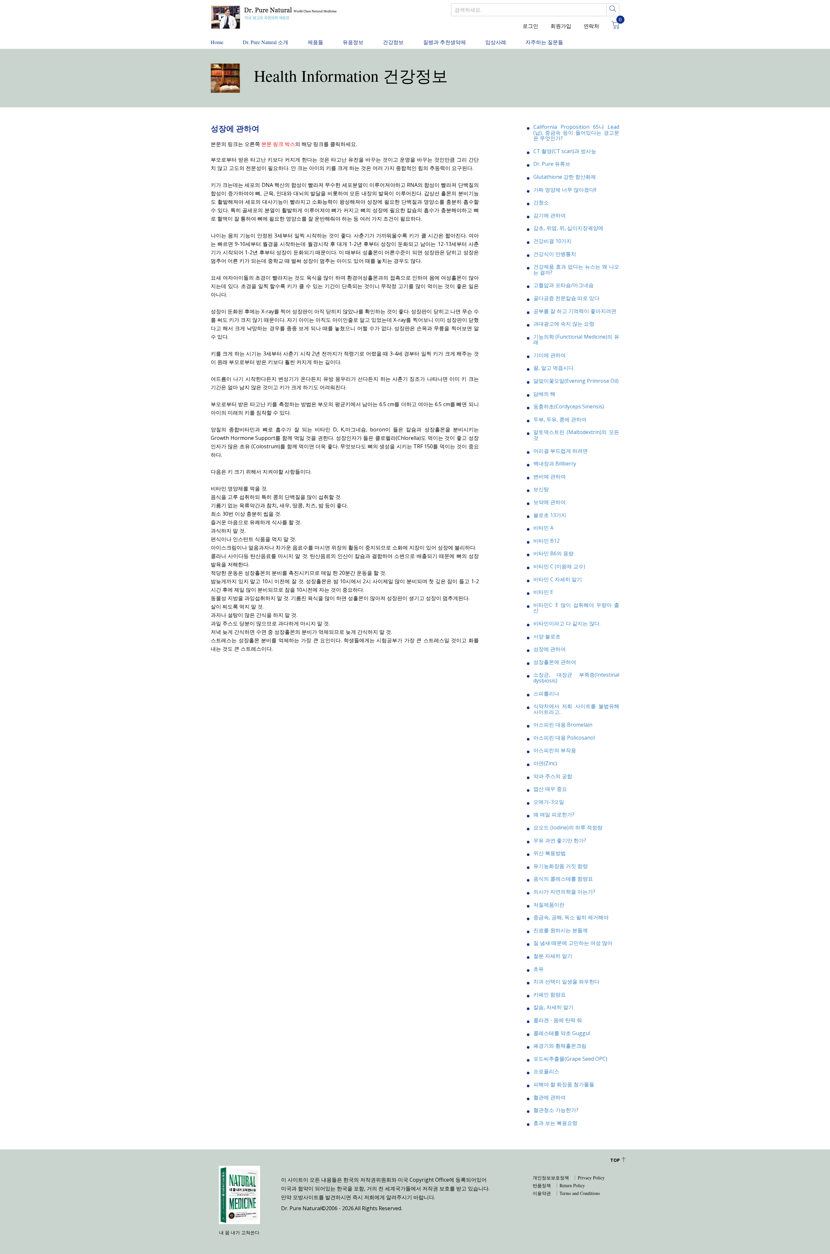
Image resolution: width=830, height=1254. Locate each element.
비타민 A (543, 527)
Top (615, 1160)
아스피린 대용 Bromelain (562, 724)
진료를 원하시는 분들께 (560, 930)
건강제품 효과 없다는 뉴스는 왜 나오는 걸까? (576, 269)
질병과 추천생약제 (444, 42)
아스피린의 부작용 (554, 750)
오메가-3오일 (548, 801)
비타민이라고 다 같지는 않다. (566, 623)
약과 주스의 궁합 (552, 776)
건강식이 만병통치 (554, 254)
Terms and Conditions (580, 1193)
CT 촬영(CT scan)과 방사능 (564, 151)
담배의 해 (544, 393)
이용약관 (542, 1193)
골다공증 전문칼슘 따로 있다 (566, 298)
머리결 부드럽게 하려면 (560, 450)
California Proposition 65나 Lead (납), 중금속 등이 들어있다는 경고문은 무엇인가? (576, 132)
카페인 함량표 (549, 994)
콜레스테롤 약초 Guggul (561, 1033)
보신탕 (541, 489)
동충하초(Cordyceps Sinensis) (568, 406)
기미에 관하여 (549, 355)
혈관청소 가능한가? (555, 1110)
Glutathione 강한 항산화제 (564, 176)
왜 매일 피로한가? (554, 814)
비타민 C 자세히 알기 (557, 579)
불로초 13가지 (549, 515)
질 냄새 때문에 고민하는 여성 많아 (572, 943)
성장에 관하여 (549, 649)
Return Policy (572, 1185)
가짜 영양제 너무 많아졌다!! (564, 189)
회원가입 (561, 25)
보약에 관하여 (549, 502)
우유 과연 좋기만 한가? (559, 840)
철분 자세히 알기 (552, 955)
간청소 (541, 202)
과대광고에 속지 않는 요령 (563, 323)
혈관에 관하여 (549, 1097)
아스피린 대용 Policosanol (564, 737)
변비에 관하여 (549, 476)
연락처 (591, 25)
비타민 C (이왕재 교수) (559, 566)
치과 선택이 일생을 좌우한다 (566, 981)
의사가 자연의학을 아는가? (564, 891)
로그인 (530, 25)
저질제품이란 (548, 904)
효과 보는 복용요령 (555, 1123)
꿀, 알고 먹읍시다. (554, 367)
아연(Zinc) (545, 763)
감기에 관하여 (549, 215)
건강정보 (393, 42)
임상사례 (495, 42)
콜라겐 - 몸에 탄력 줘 (557, 1020)
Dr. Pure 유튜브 (551, 163)
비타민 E (543, 592)
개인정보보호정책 (551, 1178)
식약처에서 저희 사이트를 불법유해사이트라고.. (576, 709)
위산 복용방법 (549, 853)
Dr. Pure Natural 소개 (265, 42)
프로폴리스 (546, 1071)
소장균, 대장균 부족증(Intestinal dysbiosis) (576, 677)
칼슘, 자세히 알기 (553, 1007)
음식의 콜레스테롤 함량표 (563, 878)
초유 (538, 968)
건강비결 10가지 (552, 241)
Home (217, 42)
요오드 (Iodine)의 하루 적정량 (567, 827)
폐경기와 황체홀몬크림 (560, 1045)
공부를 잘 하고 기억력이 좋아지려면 (574, 311)
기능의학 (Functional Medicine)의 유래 (576, 339)
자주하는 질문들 (544, 42)
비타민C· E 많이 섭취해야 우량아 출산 (576, 607)
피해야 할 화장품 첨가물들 (563, 1084)
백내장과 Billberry (554, 463)
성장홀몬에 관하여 (554, 662)
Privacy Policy (591, 1178)
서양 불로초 (547, 636)
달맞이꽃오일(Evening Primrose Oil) (576, 380)
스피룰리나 (546, 693)
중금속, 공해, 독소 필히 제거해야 (571, 917)
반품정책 (542, 1185)
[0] (613, 26)
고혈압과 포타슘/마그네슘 (563, 285)
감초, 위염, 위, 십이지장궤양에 (568, 228)
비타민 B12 (546, 540)
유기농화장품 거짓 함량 (560, 866)
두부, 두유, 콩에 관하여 (560, 419)
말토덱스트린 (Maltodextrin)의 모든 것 (576, 434)
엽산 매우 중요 (550, 788)
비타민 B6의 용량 (553, 553)
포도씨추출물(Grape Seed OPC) (570, 1058)
